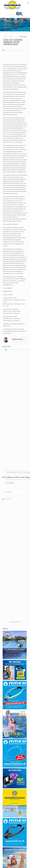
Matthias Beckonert (18, 339)
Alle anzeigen (23, 36)
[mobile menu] (27, 3)
